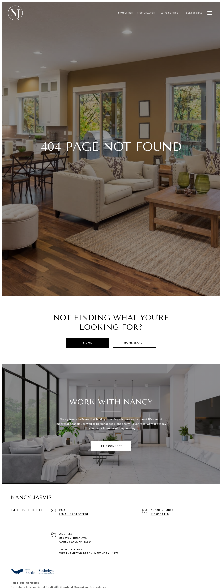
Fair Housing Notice (25, 582)
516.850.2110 (160, 514)
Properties (125, 13)
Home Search (134, 342)
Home (87, 342)
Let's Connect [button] (111, 446)
